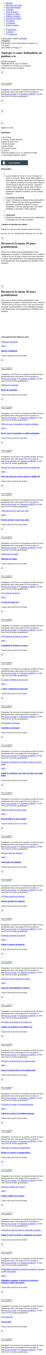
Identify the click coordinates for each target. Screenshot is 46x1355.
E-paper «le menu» (13, 14)
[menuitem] (25, 3)
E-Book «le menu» (13, 16)
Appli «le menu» (12, 25)
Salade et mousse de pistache (13, 944)
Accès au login (10, 94)
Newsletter (10, 21)
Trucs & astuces (12, 12)
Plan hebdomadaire (13, 7)
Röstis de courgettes (9, 390)
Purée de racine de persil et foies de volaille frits (20, 476)
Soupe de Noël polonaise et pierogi (15, 988)
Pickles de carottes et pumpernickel (15, 1153)
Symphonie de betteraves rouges (14, 645)
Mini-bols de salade (9, 559)
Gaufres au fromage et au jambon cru (16, 1027)
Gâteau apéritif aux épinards (13, 901)
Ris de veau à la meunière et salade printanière (20, 433)
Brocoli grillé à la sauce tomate (13, 819)
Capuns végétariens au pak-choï (14, 689)
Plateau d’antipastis (9, 351)
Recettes (9, 3)
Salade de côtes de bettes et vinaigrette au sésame (21, 1235)
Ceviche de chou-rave (10, 602)
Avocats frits (6, 1322)
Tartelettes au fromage (10, 728)
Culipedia (9, 10)
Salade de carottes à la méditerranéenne (17, 1113)
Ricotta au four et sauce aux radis (15, 520)
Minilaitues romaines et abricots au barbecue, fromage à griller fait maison (20, 1281)
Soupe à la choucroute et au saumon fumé (18, 1070)
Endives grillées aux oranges (12, 1196)
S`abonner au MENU (27, 94)
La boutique (10, 23)
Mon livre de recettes (14, 5)
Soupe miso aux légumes (11, 862)
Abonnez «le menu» (14, 18)
